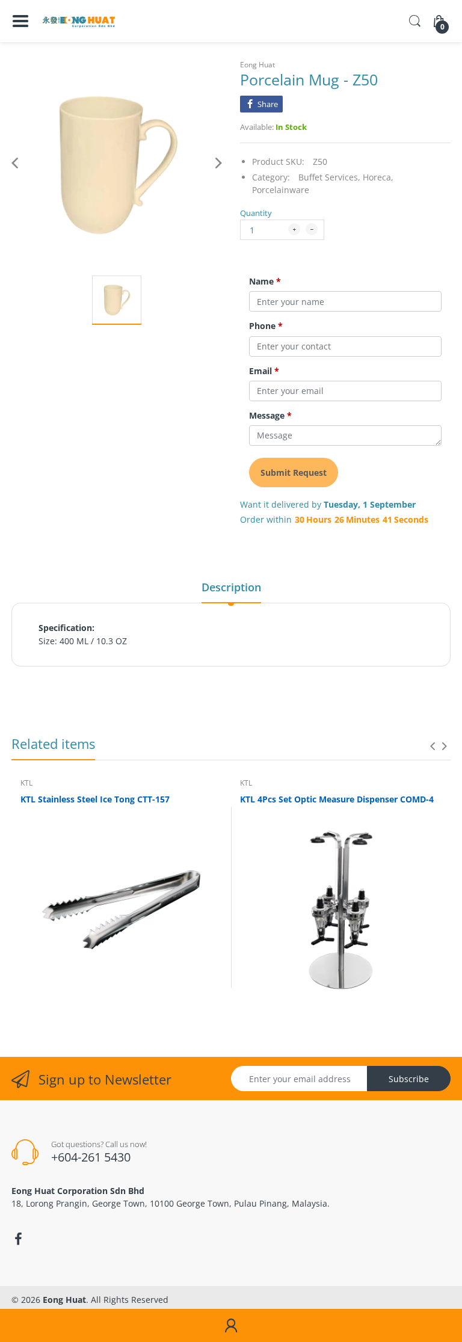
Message (270, 415)
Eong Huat (257, 65)
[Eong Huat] (79, 21)
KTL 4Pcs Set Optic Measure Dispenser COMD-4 (337, 799)
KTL (26, 783)
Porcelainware (280, 189)
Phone (266, 326)
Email (264, 371)
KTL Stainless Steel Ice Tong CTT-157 (95, 799)
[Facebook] (18, 1239)
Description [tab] (231, 587)
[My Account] (231, 1326)
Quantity (256, 213)
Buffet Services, (329, 177)
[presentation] (433, 746)
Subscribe (409, 1079)
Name (265, 281)
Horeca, (378, 177)
